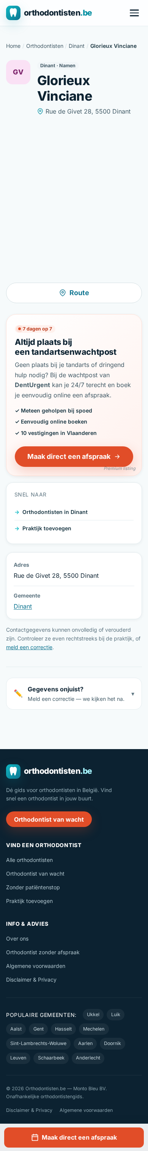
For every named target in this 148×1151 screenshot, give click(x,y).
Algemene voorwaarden (35, 966)
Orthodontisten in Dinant (55, 512)
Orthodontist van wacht (49, 819)
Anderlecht (88, 1058)
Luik (115, 1014)
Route (79, 293)
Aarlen (85, 1043)
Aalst (16, 1029)
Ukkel (93, 1014)
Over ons (17, 938)
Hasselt (63, 1029)
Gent (38, 1029)
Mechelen (93, 1029)
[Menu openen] (134, 12)
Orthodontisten (44, 46)
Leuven (18, 1058)
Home (13, 46)
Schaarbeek (51, 1058)
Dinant (77, 46)
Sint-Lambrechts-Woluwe (38, 1043)
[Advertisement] (74, 199)
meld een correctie (29, 647)
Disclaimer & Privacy (31, 979)
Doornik (112, 1043)
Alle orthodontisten (29, 860)
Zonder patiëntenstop (33, 887)
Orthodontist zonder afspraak (43, 952)
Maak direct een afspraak (68, 456)
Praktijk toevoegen (46, 528)
